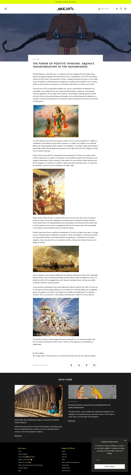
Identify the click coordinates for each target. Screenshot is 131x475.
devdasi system (72, 401)
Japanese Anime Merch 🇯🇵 (25, 460)
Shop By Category (22, 454)
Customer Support (22, 468)
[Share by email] (94, 365)
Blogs (19, 471)
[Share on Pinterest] (86, 365)
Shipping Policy (66, 468)
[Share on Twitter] (79, 365)
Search (63, 451)
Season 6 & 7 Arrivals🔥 (24, 462)
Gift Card (64, 454)
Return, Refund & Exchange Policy (70, 462)
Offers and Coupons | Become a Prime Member (30, 465)
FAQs (63, 460)
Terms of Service (66, 471)
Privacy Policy (65, 465)
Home (19, 451)
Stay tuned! (110, 467)
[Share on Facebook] (71, 365)
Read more (18, 436)
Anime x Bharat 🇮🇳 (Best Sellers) (26, 457)
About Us (64, 457)
